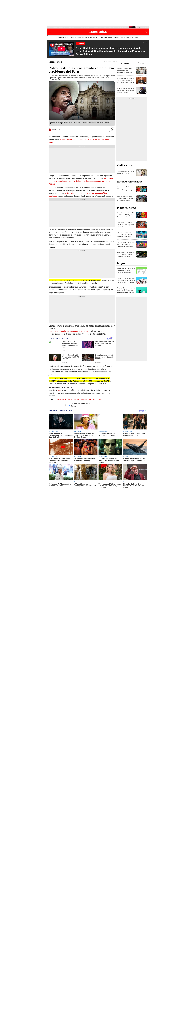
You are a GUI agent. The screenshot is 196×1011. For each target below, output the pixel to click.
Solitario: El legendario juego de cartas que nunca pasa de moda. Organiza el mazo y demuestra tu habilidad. (126, 281)
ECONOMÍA (80, 37)
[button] (49, 32)
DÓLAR (126, 37)
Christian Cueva (121, 27)
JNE (90, 399)
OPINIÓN (73, 37)
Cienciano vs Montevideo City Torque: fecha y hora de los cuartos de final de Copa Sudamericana (126, 190)
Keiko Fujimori (73, 27)
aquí (60, 390)
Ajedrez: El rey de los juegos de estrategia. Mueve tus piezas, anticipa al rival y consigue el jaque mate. (126, 291)
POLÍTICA (66, 37)
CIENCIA (101, 37)
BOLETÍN (137, 37)
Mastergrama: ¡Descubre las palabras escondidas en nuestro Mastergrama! (126, 270)
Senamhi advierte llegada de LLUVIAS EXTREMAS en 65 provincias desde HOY (126, 199)
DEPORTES (108, 37)
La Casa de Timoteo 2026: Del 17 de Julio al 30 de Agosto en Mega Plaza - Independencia (125, 235)
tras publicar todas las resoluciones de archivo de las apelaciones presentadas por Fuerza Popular (81, 181)
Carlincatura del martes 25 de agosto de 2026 (125, 172)
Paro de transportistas (59, 27)
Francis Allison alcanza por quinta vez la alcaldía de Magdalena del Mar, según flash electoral (125, 81)
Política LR (56, 129)
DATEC (132, 37)
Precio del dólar (109, 27)
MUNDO (94, 37)
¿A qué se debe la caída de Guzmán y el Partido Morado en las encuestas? (126, 90)
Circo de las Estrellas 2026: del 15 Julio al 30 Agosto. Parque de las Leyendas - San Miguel (125, 216)
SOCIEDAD (88, 37)
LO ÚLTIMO (59, 37)
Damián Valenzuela (85, 27)
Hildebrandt (97, 27)
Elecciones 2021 (74, 399)
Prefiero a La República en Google (80, 405)
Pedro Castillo (62, 399)
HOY (49, 27)
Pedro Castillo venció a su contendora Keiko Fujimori (70, 331)
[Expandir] (143, 43)
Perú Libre (84, 399)
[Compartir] (112, 129)
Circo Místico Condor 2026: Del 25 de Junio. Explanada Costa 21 (125, 225)
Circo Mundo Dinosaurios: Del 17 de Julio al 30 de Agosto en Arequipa (125, 254)
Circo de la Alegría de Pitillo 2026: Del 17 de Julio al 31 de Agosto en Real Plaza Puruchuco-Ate (125, 245)
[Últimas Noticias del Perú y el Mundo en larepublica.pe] (98, 31)
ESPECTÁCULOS (118, 37)
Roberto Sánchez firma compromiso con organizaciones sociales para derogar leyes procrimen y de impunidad (125, 73)
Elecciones (55, 62)
